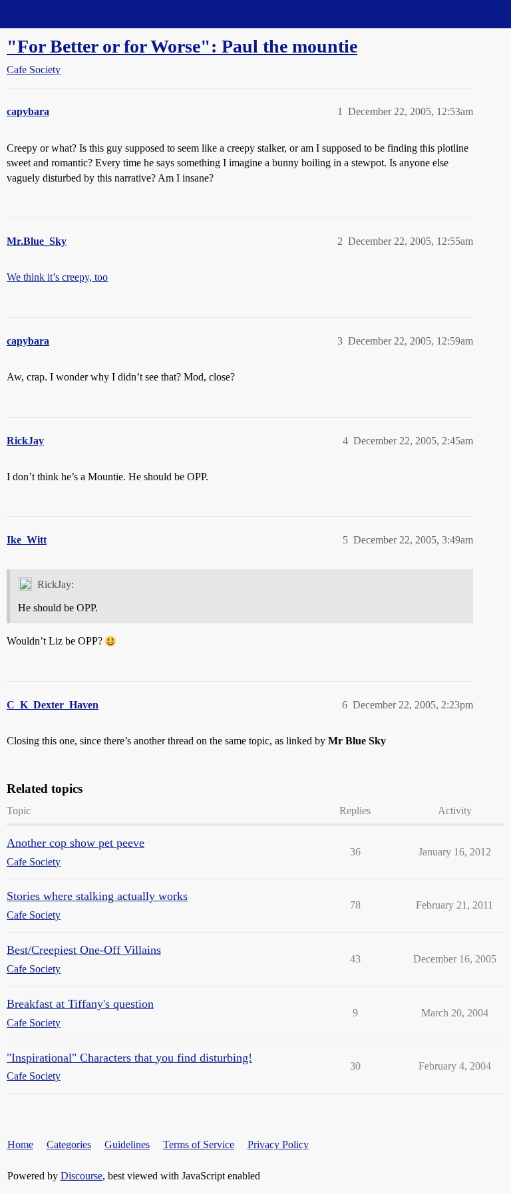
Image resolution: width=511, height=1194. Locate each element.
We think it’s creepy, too (57, 277)
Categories (69, 1144)
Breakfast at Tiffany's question (80, 1003)
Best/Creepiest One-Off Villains (84, 950)
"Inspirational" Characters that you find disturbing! (129, 1057)
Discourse (81, 1175)
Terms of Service (198, 1144)
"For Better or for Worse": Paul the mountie (182, 46)
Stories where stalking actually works (97, 896)
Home (20, 1144)
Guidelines (127, 1144)
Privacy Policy (278, 1144)
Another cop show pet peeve (75, 842)
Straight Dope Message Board (70, 13)
